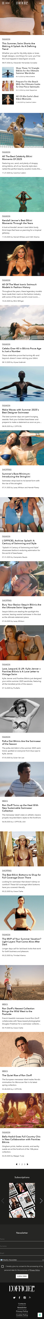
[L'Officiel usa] (22, 3)
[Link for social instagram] (24, 1298)
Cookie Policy (22, 1315)
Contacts (22, 1304)
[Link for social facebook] (19, 1298)
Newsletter (22, 1307)
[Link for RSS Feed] (30, 1298)
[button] (41, 1200)
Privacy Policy (35, 1270)
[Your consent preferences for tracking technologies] (40, 1315)
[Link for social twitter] (14, 1298)
